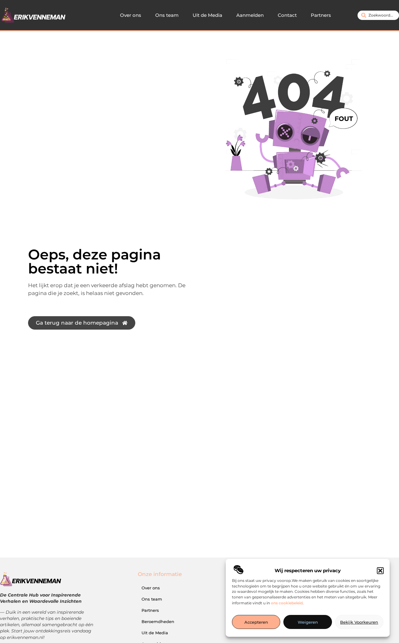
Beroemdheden (158, 621)
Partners (321, 15)
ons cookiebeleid (287, 603)
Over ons (130, 15)
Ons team (167, 15)
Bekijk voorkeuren (359, 622)
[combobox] (378, 15)
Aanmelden (250, 15)
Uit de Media (207, 15)
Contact (287, 15)
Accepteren (256, 622)
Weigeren (308, 622)
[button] (380, 571)
